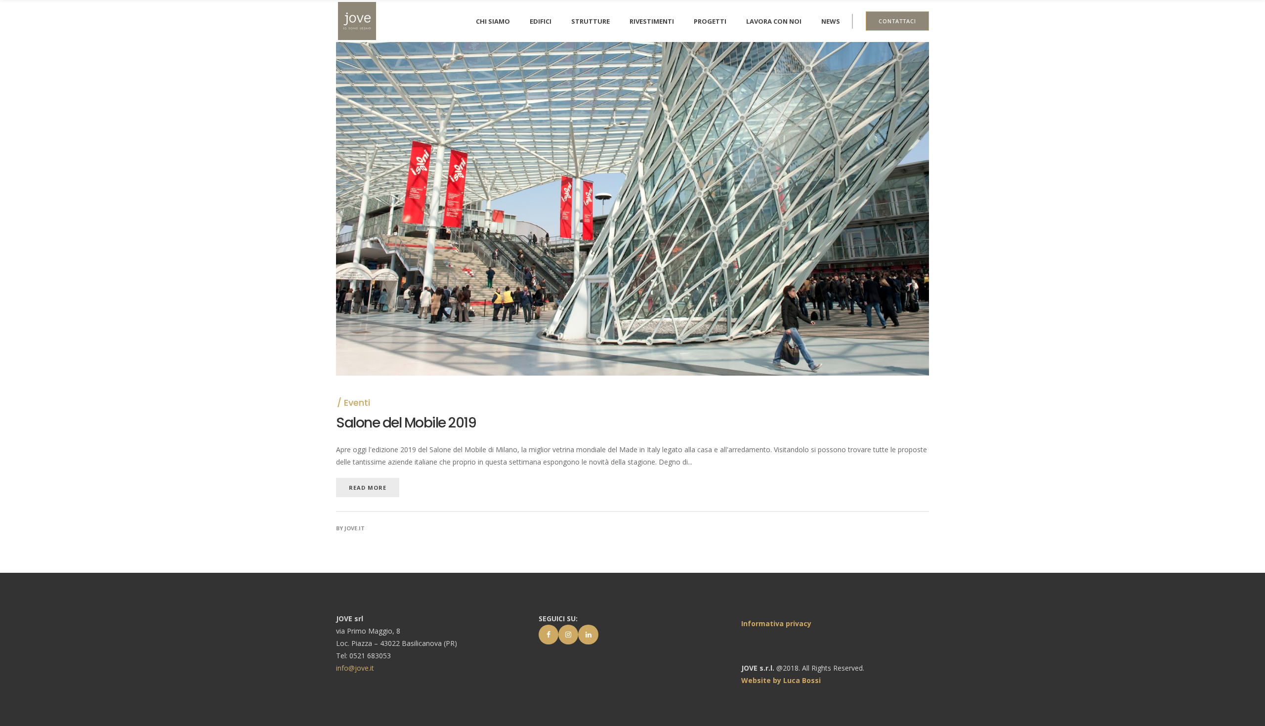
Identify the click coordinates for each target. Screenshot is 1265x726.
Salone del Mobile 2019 (406, 422)
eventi (357, 402)
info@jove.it (355, 668)
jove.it (354, 528)
